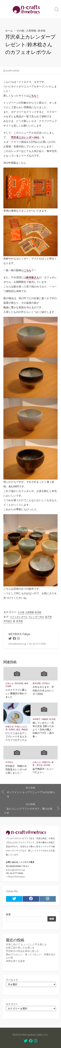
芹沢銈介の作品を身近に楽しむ (22, 951)
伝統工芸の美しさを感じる (20, 947)
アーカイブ (12, 980)
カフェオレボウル (19, 616)
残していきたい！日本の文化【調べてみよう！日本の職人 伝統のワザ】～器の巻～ (43, 729)
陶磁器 (25, 729)
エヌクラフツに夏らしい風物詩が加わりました (16, 693)
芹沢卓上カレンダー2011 (25, 137)
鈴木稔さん (32, 277)
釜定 (18, 729)
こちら (27, 270)
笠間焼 (12, 729)
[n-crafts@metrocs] (26, 9)
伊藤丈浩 (9, 726)
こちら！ (34, 95)
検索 (8, 914)
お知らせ (9, 683)
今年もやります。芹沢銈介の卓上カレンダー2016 (43, 690)
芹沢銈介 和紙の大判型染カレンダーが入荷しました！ (16, 769)
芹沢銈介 (7, 621)
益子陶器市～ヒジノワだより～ (43, 770)
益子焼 (48, 616)
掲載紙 (45, 719)
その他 (20, 30)
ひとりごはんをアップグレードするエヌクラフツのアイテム (16, 736)
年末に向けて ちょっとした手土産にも (26, 944)
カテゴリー (12, 1004)
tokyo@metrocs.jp (15, 869)
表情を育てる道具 (15, 961)
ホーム (9, 30)
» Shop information (15, 876)
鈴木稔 (42, 30)
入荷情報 (31, 30)
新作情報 (19, 683)
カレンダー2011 (36, 616)
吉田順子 (37, 719)
